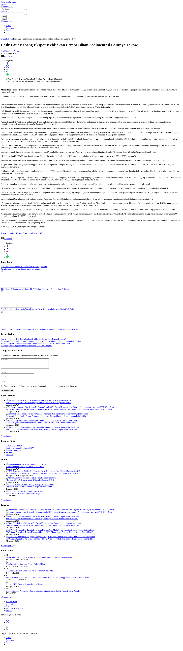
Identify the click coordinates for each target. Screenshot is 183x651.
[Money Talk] (7, 6)
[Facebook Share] (7, 64)
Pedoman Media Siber (14, 608)
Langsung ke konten (9, 2)
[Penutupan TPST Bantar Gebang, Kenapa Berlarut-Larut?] (30, 484)
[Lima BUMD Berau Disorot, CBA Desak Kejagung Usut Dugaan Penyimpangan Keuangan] (43, 523)
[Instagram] (7, 625)
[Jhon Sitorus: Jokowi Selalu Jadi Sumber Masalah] (24, 267)
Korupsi (9, 30)
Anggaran (10, 28)
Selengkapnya (7, 436)
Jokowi (4, 233)
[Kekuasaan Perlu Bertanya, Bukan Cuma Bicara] (26, 464)
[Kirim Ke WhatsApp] (7, 75)
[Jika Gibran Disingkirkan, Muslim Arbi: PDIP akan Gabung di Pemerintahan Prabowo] (16, 287)
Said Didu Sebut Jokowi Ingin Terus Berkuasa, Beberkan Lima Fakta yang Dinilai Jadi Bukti (37, 309)
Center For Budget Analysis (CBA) (20, 448)
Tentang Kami (11, 602)
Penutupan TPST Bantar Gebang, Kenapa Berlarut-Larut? (29, 487)
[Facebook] (7, 619)
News (8, 26)
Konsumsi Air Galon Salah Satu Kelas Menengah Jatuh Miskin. (31, 571)
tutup (4, 16)
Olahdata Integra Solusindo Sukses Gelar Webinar (25, 564)
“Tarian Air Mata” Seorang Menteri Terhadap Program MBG (30, 480)
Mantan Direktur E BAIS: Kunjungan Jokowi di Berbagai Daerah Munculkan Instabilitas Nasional (40, 329)
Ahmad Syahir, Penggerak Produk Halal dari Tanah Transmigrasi (26, 346)
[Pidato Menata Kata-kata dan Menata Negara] (24, 491)
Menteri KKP (38, 233)
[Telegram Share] (7, 72)
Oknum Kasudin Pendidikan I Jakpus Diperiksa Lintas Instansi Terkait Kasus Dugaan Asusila (43, 591)
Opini (8, 32)
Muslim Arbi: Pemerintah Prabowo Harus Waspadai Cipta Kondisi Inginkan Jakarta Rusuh (42, 429)
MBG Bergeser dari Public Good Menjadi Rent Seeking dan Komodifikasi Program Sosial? (42, 473)
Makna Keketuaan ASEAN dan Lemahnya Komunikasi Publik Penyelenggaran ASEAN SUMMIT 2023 (47, 577)
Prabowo (9, 455)
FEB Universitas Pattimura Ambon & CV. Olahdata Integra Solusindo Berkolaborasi (39, 557)
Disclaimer (10, 606)
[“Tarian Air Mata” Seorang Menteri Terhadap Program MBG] (31, 478)
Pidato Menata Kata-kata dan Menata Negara (23, 493)
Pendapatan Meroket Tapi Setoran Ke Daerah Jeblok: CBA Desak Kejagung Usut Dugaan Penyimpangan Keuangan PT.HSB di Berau (59, 409)
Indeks (3, 11)
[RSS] (7, 629)
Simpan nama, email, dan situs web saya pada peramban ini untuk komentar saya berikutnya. (40, 386)
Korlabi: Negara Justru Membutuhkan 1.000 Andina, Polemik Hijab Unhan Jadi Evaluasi (36, 343)
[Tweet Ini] (7, 67)
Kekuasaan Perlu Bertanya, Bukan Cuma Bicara (25, 467)
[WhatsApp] (7, 627)
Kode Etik (10, 604)
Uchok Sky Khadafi (14, 446)
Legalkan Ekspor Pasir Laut (20, 233)
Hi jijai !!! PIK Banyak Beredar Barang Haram (24, 584)
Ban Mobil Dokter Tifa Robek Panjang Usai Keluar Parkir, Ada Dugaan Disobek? (33, 339)
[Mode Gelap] (7, 11)
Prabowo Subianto (13, 450)
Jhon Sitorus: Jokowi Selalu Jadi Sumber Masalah (20, 269)
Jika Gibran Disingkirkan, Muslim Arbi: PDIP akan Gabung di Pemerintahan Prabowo (35, 289)
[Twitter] (7, 622)
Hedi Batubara (6, 51)
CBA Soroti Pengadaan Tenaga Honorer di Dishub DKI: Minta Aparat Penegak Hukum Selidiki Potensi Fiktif (49, 532)
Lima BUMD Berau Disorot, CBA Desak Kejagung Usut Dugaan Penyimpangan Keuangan (42, 525)
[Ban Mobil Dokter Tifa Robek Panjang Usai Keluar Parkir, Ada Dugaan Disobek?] (39, 400)
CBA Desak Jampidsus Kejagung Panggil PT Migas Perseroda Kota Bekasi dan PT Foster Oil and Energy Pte (49, 539)
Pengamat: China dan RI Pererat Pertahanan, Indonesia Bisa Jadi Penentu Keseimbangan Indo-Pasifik (41, 341)
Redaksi (9, 610)
